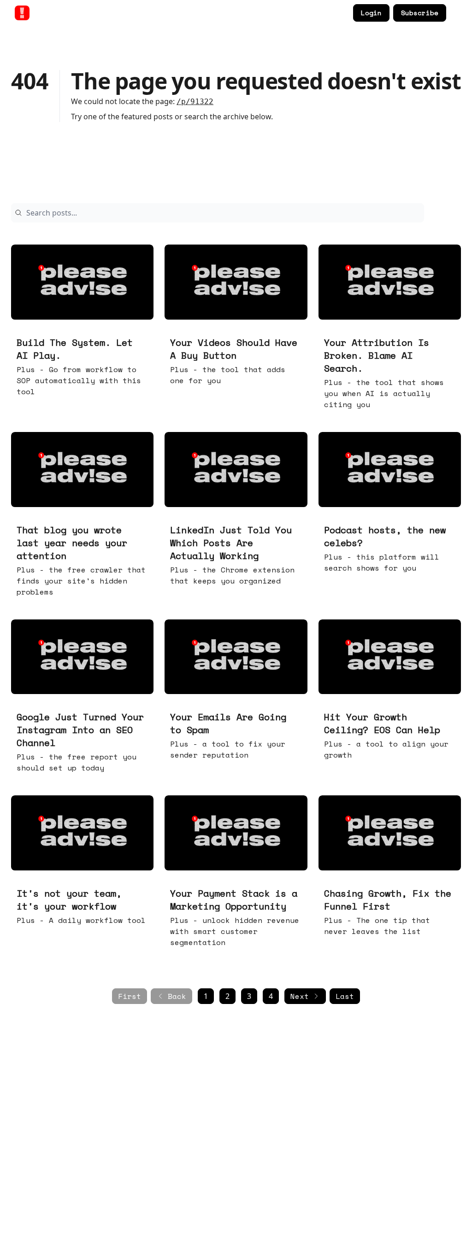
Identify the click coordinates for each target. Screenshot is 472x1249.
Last (345, 996)
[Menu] (455, 11)
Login (371, 13)
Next (299, 996)
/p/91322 (195, 101)
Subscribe (419, 13)
